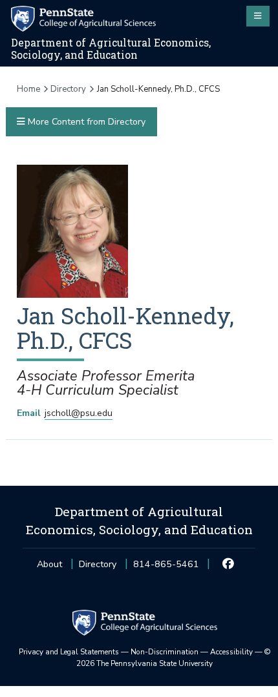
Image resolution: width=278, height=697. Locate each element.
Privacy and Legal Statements (69, 652)
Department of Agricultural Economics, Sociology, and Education (111, 48)
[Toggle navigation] (258, 16)
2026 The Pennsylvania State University (173, 658)
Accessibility (231, 652)
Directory (68, 89)
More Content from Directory (85, 122)
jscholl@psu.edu (78, 413)
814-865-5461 (166, 568)
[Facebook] (228, 564)
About (49, 564)
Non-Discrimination (164, 652)
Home (28, 89)
